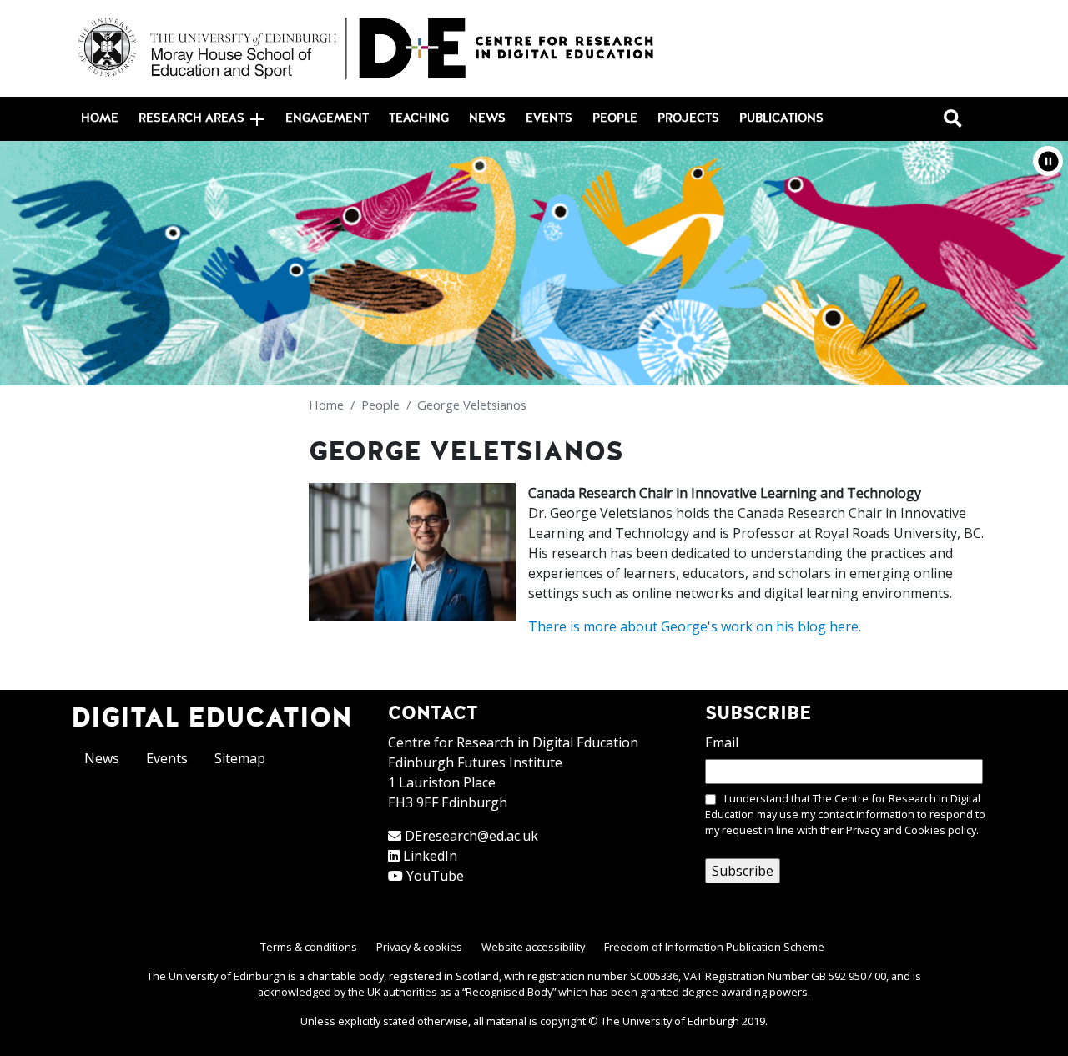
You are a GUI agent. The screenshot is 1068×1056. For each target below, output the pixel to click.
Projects (688, 118)
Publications (781, 118)
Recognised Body (509, 991)
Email (721, 742)
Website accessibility (533, 946)
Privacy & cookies (419, 946)
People (614, 118)
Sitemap (239, 758)
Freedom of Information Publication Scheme (714, 946)
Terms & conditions (308, 946)
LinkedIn (430, 856)
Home (99, 118)
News (487, 118)
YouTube (435, 876)
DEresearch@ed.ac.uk (471, 836)
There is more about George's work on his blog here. (694, 626)
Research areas (191, 118)
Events (549, 118)
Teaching (419, 118)
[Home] (367, 48)
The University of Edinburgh (670, 1020)
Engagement (327, 118)
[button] (1048, 161)
